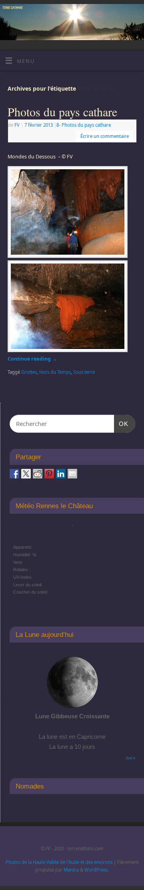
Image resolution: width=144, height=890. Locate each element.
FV (17, 125)
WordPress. (96, 870)
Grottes (29, 372)
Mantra (71, 870)
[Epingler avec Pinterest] (49, 473)
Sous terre (84, 372)
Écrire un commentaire (104, 136)
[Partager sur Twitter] (26, 473)
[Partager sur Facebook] (14, 473)
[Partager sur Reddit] (37, 473)
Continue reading (32, 358)
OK (121, 423)
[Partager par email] (72, 473)
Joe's (130, 758)
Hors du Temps (55, 372)
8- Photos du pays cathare (83, 125)
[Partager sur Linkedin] (61, 473)
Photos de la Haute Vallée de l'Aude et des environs (59, 862)
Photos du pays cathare (62, 111)
